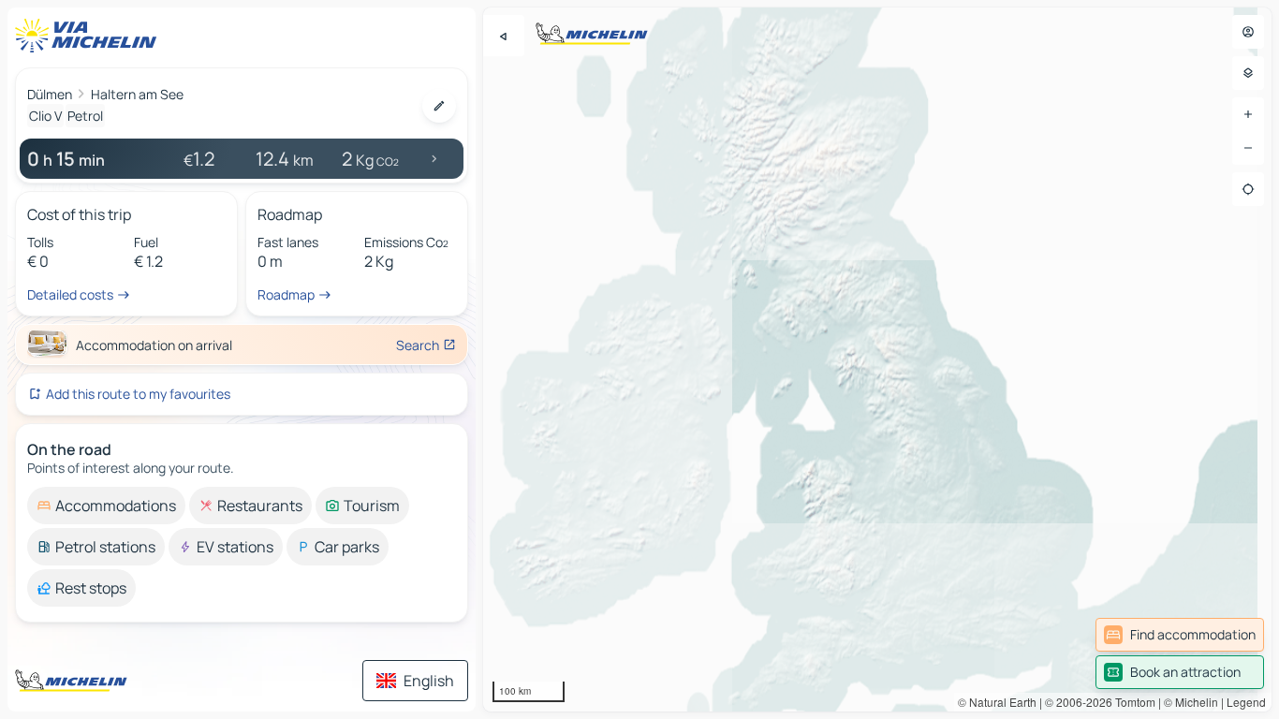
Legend (1246, 702)
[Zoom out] (1248, 148)
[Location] (1248, 189)
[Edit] (439, 106)
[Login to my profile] (1248, 32)
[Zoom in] (1248, 114)
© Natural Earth (997, 702)
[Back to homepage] (90, 35)
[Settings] (1248, 73)
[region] (877, 359)
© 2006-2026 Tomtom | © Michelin (1131, 702)
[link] (1179, 635)
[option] (106, 505)
